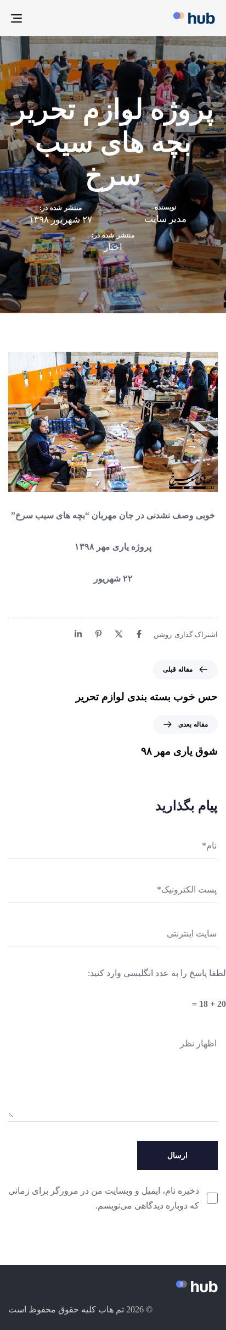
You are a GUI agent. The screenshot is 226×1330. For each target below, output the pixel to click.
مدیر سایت (165, 219)
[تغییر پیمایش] (45, 18)
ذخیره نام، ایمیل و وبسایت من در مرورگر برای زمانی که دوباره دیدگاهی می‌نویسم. (103, 1198)
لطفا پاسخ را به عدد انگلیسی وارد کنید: (157, 973)
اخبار (113, 247)
